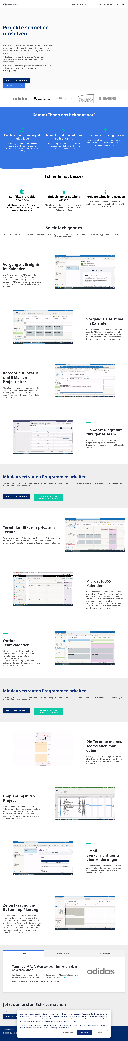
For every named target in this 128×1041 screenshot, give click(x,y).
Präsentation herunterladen (48, 497)
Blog (116, 4)
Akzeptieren (84, 1033)
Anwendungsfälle (80, 4)
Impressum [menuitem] (9, 1029)
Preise (99, 4)
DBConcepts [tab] (104, 954)
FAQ (92, 4)
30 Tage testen (14, 85)
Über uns (108, 4)
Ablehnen (100, 1033)
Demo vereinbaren (16, 80)
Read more (61, 977)
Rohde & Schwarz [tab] (64, 954)
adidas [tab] (23, 954)
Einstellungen (68, 1033)
